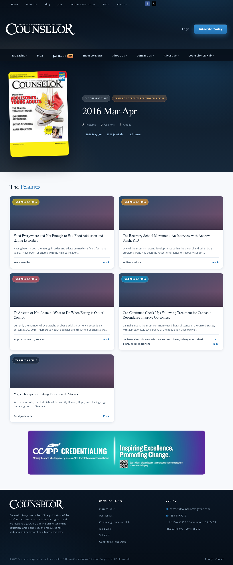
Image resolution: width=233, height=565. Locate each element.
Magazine (18, 55)
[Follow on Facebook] (147, 3)
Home (14, 4)
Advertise (170, 55)
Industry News (93, 55)
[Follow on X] (154, 3)
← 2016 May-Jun (92, 134)
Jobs (60, 4)
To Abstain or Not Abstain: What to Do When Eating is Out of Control (58, 315)
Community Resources (82, 4)
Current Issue (107, 509)
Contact (219, 559)
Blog (47, 4)
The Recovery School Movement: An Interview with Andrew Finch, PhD (166, 238)
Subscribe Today (210, 29)
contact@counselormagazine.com (190, 509)
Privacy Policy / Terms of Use (183, 528)
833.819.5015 (178, 515)
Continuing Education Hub (114, 522)
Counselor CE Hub (200, 55)
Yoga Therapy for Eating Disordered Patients (46, 394)
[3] (116, 473)
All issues (136, 134)
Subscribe (31, 4)
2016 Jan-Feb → (116, 134)
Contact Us (144, 55)
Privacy (209, 559)
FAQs (106, 4)
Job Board (59, 56)
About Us (121, 4)
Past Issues (106, 515)
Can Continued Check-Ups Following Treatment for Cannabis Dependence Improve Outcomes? (167, 315)
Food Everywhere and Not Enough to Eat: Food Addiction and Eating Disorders (58, 238)
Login (185, 29)
